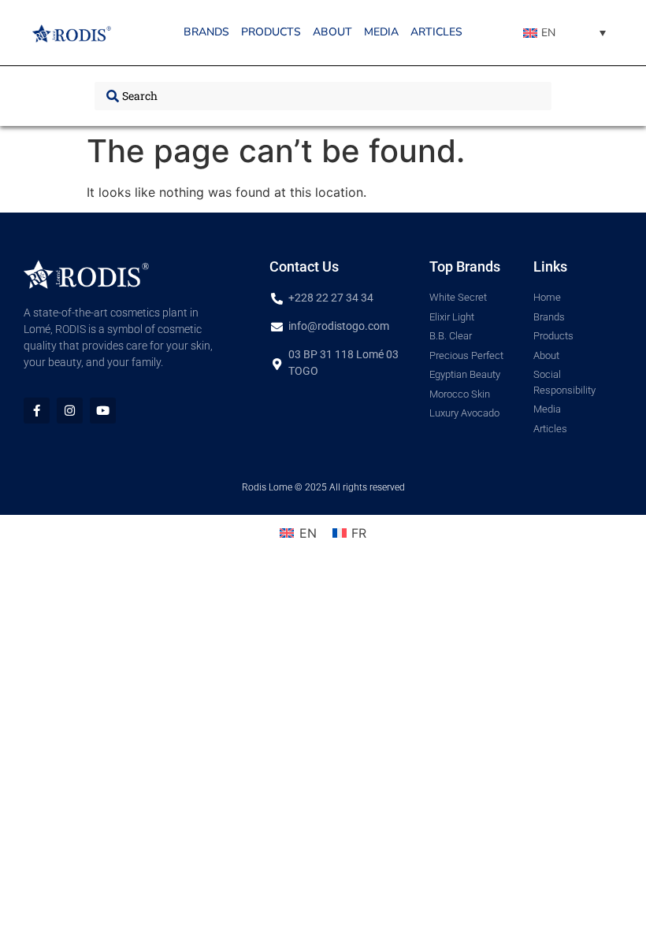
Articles (436, 31)
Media (381, 31)
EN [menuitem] (548, 32)
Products (271, 31)
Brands (206, 31)
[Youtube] (103, 411)
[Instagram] (70, 411)
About (332, 31)
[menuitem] (564, 33)
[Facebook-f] (37, 411)
